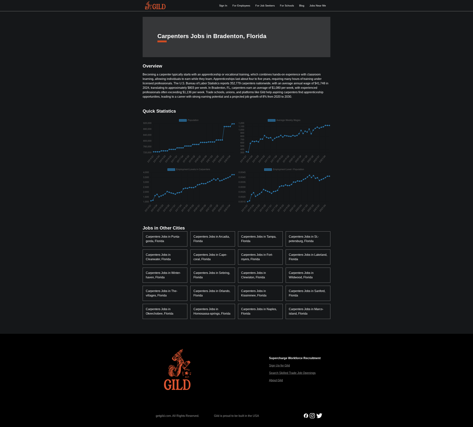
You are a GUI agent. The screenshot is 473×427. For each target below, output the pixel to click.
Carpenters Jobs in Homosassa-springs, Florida (211, 311)
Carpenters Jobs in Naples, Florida (259, 311)
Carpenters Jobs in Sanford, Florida (307, 293)
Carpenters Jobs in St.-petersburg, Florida (304, 239)
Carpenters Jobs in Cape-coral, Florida (210, 257)
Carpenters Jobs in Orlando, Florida (212, 293)
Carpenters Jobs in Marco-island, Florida (306, 311)
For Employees (241, 5)
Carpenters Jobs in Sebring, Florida (212, 275)
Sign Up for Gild (279, 365)
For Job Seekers (265, 5)
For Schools (287, 5)
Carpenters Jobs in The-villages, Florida (161, 293)
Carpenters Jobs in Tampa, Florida (259, 239)
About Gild (276, 380)
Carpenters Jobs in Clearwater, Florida (158, 257)
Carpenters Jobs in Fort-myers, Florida (257, 257)
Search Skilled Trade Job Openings (292, 372)
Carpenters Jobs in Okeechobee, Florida (159, 311)
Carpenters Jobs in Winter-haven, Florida (163, 275)
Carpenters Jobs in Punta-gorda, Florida (163, 239)
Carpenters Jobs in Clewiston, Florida (254, 275)
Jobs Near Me (317, 5)
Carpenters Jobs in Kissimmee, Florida (254, 293)
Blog (301, 5)
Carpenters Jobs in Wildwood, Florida (301, 275)
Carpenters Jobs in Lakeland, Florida (308, 257)
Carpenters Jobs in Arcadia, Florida (211, 239)
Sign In (223, 5)
